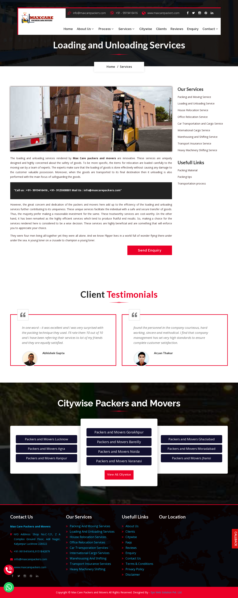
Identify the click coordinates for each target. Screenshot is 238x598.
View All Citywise (119, 474)
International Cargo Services (90, 553)
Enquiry (193, 29)
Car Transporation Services (89, 548)
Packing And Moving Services (90, 526)
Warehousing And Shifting (88, 558)
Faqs (129, 542)
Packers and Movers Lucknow (46, 439)
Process (105, 29)
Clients (161, 29)
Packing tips (185, 177)
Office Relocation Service (193, 117)
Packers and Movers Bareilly (119, 442)
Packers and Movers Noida (119, 451)
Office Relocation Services (87, 542)
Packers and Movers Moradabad (192, 448)
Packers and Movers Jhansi (191, 458)
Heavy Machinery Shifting (87, 569)
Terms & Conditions (139, 564)
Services (124, 29)
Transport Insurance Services (90, 564)
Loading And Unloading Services (92, 531)
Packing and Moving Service (194, 97)
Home (68, 29)
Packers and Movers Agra (46, 448)
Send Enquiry (149, 250)
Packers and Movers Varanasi (119, 461)
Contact (208, 29)
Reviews (177, 29)
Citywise (145, 29)
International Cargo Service (194, 130)
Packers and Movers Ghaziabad (191, 439)
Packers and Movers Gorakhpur (119, 432)
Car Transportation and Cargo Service (200, 123)
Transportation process (192, 183)
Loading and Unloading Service (196, 103)
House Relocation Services (88, 537)
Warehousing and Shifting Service (198, 137)
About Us (84, 29)
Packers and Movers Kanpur (46, 458)
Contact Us (133, 558)
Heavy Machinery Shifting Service (197, 150)
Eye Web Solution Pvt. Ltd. (166, 592)
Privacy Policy (135, 569)
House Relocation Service (193, 110)
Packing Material (187, 170)
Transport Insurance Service (194, 143)
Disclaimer (133, 574)
